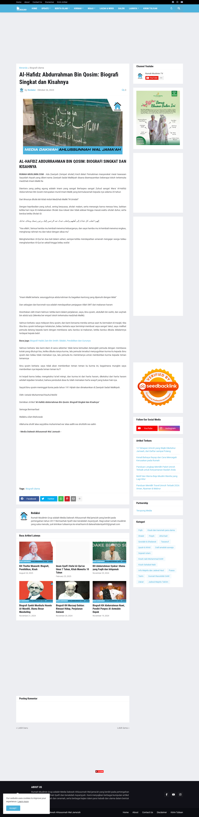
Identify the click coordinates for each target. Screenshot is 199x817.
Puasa (171, 570)
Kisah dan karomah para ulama (161, 530)
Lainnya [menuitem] (133, 8)
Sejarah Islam (144, 553)
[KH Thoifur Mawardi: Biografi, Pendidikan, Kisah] (36, 552)
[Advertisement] (99, 38)
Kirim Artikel (62, 2)
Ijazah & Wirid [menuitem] (107, 8)
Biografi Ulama (37, 68)
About (27, 2)
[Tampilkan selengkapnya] (79, 498)
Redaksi (35, 513)
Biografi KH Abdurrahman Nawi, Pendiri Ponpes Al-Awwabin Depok (109, 608)
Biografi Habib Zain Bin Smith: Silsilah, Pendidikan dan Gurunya (60, 340)
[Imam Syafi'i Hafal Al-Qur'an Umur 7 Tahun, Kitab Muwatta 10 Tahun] (73, 552)
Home (18, 2)
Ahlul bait (163, 536)
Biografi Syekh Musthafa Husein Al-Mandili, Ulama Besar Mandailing (35, 608)
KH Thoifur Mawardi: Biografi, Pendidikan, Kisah (34, 568)
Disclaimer (49, 2)
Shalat (141, 536)
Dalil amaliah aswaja (164, 547)
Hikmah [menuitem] (78, 8)
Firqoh (151, 536)
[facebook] (173, 2)
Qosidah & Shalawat (147, 542)
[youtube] (182, 2)
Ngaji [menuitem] (90, 8)
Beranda (23, 68)
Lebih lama (122, 728)
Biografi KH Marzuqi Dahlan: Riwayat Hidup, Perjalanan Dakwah (70, 608)
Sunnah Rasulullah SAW (158, 576)
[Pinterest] (67, 498)
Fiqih (140, 530)
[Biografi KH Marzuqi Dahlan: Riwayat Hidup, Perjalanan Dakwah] (73, 592)
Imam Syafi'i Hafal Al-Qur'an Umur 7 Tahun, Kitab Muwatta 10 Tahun (72, 569)
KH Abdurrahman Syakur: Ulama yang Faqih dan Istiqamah (109, 568)
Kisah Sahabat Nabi (147, 564)
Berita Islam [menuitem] (61, 8)
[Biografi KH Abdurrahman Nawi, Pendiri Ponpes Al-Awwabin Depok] (109, 592)
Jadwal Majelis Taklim (158, 582)
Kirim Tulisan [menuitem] (150, 8)
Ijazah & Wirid (144, 547)
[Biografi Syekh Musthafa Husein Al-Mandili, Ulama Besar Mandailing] (36, 592)
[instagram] (177, 2)
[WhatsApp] (61, 498)
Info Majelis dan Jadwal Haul (151, 570)
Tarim (140, 576)
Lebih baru (23, 728)
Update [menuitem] (45, 8)
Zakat (140, 582)
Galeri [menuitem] (121, 8)
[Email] (73, 498)
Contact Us (37, 2)
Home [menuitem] (34, 8)
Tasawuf (165, 542)
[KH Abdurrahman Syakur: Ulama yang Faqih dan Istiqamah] (109, 552)
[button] (171, 8)
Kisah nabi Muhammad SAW (150, 559)
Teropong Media (144, 510)
